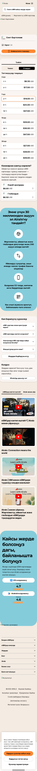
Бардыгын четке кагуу (18, 759)
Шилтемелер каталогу (18, 701)
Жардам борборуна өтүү (18, 356)
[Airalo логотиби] (6, 3)
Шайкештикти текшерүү (20, 51)
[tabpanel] (18, 113)
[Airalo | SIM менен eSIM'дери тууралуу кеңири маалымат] (18, 466)
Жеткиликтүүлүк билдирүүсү (18, 705)
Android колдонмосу (20, 593)
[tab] (18, 62)
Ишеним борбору (24, 689)
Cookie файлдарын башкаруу (18, 697)
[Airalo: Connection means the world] (18, 437)
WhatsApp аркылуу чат (18, 378)
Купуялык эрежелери (10, 693)
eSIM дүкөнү (6, 15)
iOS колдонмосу (20, 580)
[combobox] (18, 9)
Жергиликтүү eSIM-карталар (24, 15)
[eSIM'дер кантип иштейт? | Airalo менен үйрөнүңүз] (18, 407)
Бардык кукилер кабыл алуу (18, 753)
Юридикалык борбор (27, 693)
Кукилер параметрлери (18, 764)
